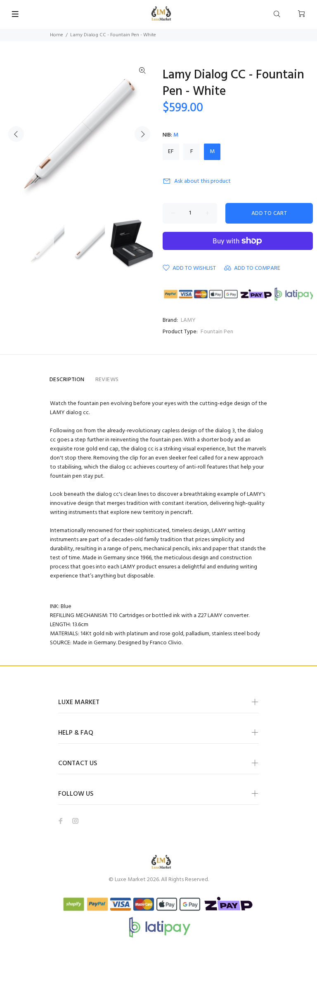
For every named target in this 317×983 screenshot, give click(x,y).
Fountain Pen (217, 332)
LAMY (188, 320)
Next (142, 134)
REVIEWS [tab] (107, 379)
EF (171, 151)
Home (56, 35)
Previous (16, 134)
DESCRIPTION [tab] (67, 379)
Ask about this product (202, 181)
